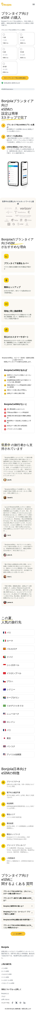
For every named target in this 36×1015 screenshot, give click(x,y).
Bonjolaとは (5, 993)
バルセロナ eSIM (6, 974)
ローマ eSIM (5, 971)
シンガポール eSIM (7, 980)
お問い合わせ (5, 999)
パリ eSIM (4, 968)
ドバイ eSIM (5, 977)
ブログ (3, 996)
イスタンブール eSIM (7, 983)
